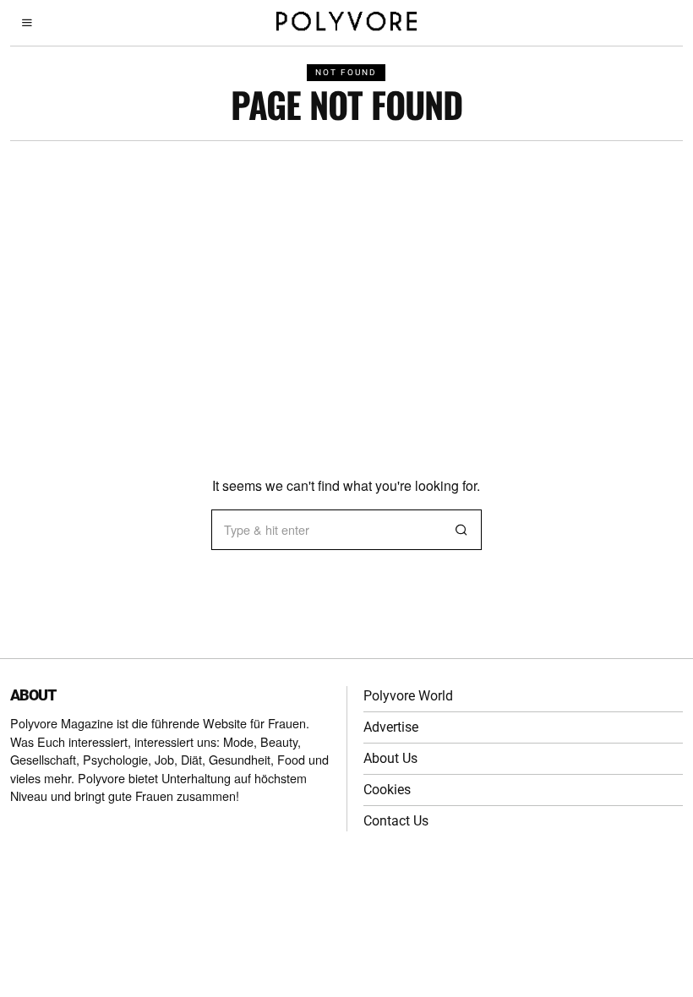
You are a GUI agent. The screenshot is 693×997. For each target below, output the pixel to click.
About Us (390, 758)
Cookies (387, 790)
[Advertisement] (346, 268)
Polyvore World (408, 696)
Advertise (390, 727)
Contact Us (395, 821)
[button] (461, 529)
